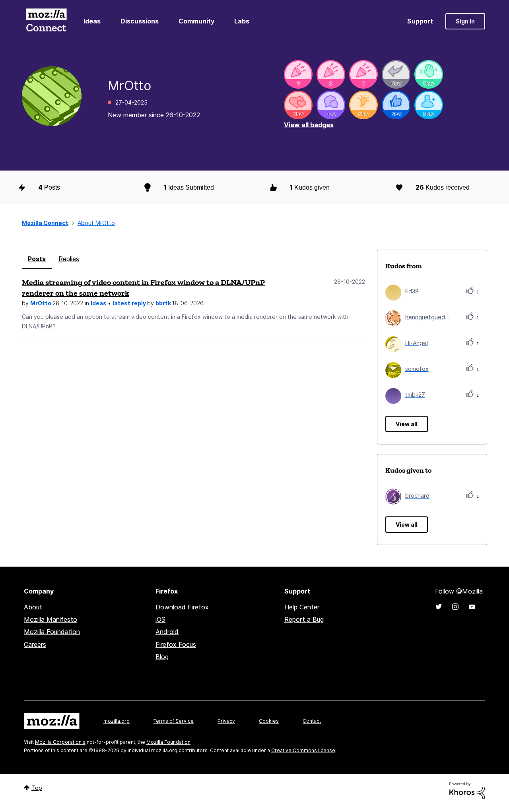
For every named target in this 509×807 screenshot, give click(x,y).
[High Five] (298, 105)
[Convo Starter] (331, 105)
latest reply (130, 303)
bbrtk (163, 303)
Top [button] (36, 787)
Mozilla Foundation (52, 632)
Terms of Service (173, 721)
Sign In (465, 21)
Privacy (226, 721)
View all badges (309, 125)
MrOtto (41, 303)
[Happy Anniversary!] (298, 74)
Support (420, 21)
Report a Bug (304, 619)
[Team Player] (396, 105)
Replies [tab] (68, 259)
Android (167, 632)
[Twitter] (438, 606)
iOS (160, 619)
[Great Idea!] (363, 105)
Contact (312, 721)
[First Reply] (396, 74)
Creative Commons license (303, 750)
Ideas (92, 21)
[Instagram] (455, 606)
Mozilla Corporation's (60, 742)
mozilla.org (116, 721)
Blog (162, 657)
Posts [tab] (37, 259)
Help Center (301, 607)
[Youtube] (472, 606)
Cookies (269, 721)
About (33, 607)
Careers (35, 644)
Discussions (139, 21)
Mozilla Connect (46, 21)
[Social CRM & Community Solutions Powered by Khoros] (467, 790)
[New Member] (428, 105)
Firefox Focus (175, 644)
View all (407, 424)
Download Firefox (182, 607)
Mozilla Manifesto (50, 619)
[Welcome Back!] (428, 74)
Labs (241, 21)
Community (196, 21)
